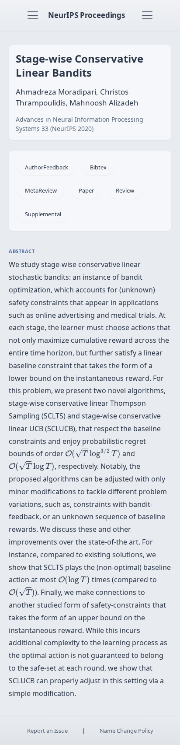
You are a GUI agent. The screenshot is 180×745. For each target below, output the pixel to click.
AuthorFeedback (46, 167)
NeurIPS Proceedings (86, 15)
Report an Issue (47, 730)
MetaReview (41, 190)
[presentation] (93, 453)
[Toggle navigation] (33, 15)
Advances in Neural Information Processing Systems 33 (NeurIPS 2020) (79, 124)
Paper (86, 190)
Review (125, 190)
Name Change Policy (126, 730)
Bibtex (98, 167)
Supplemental (43, 214)
